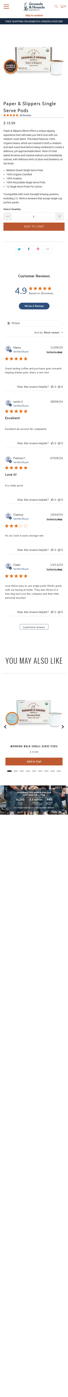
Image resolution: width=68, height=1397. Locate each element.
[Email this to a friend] (47, 249)
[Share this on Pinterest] (38, 249)
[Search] (56, 6)
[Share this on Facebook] (29, 249)
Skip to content (34, 15)
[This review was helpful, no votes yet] (52, 387)
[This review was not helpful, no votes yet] (59, 387)
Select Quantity (12, 209)
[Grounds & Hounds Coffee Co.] (34, 6)
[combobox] (48, 332)
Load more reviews (34, 627)
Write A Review (34, 306)
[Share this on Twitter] (19, 249)
